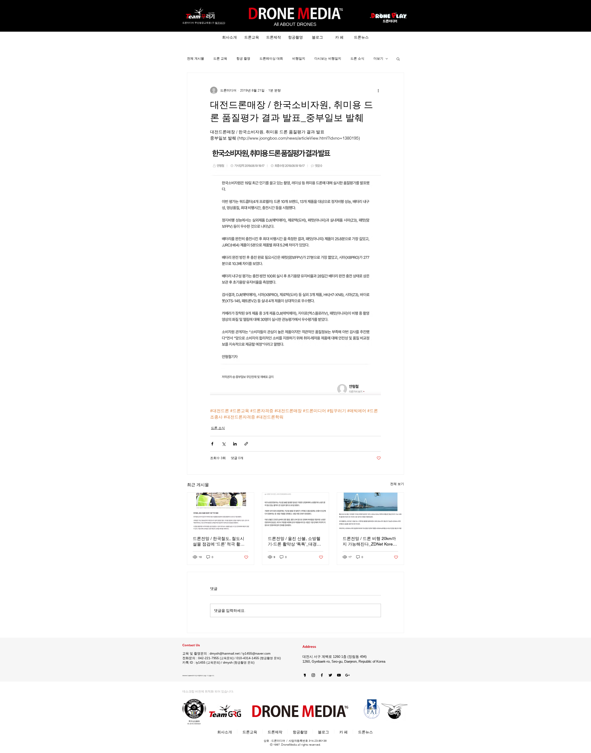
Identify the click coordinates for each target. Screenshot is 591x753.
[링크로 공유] (246, 444)
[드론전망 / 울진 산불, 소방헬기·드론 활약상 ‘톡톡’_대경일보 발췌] (295, 511)
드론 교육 (220, 58)
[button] (398, 59)
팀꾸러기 (219, 22)
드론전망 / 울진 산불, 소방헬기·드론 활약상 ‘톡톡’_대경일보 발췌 (294, 541)
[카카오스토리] (304, 675)
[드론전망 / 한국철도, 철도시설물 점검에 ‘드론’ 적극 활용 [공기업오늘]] (220, 511)
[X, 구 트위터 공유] (223, 444)
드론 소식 (357, 58)
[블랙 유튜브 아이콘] (339, 675)
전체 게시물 (195, 58)
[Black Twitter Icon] (330, 675)
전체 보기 (397, 484)
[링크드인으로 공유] (235, 444)
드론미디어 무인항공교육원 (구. (198, 22)
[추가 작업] (378, 90)
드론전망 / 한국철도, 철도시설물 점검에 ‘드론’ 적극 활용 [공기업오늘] (218, 541)
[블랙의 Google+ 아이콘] (347, 675)
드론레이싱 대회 (271, 58)
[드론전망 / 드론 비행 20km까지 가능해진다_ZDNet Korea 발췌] (370, 511)
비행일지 (298, 58)
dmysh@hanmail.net (225, 653)
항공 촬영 (243, 58)
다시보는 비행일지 (327, 58)
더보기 (378, 58)
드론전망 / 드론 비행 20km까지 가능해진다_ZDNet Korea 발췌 (369, 541)
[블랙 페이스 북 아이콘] (322, 675)
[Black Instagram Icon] (313, 675)
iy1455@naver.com (256, 653)
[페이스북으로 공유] (212, 444)
